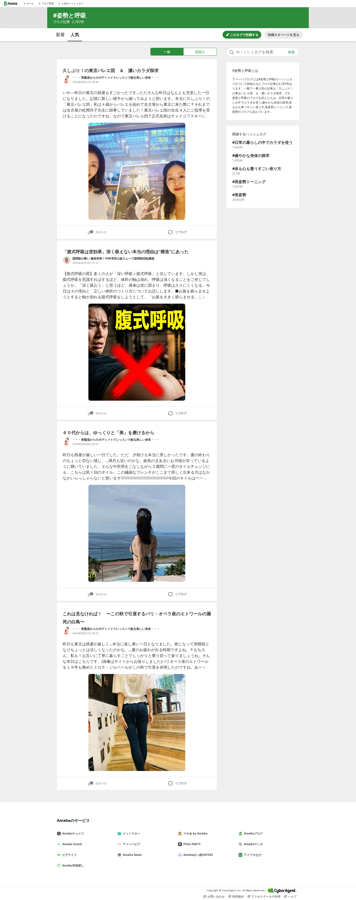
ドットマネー (131, 833)
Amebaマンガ (253, 844)
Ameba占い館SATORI (198, 855)
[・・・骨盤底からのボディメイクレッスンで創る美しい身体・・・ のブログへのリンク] (66, 79)
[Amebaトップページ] (10, 3)
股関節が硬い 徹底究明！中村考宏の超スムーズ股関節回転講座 (113, 258)
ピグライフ (69, 855)
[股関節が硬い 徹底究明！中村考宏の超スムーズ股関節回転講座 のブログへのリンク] (66, 260)
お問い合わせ (216, 896)
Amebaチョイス (73, 833)
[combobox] (262, 52)
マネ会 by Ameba (195, 833)
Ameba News (132, 855)
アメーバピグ (131, 844)
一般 (167, 51)
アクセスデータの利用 (265, 896)
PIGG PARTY (192, 844)
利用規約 (238, 896)
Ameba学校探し (73, 865)
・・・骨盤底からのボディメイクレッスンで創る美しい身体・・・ (116, 77)
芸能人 (200, 51)
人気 (74, 34)
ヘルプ (292, 896)
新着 (60, 34)
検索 (291, 52)
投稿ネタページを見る (283, 34)
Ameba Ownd (72, 844)
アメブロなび (252, 855)
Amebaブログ (253, 833)
